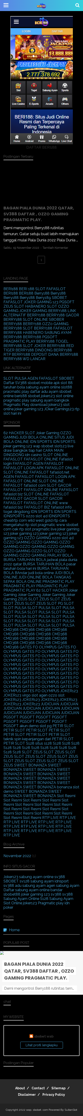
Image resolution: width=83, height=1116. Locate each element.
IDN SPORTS (41, 441)
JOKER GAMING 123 (41, 302)
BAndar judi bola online (34, 573)
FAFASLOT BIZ (37, 507)
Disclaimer (27, 1094)
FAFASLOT (56, 289)
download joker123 (46, 404)
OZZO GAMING (37, 538)
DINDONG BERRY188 (53, 350)
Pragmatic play (51, 903)
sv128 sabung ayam (37, 881)
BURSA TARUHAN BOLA (24, 560)
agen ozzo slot (52, 695)
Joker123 (10, 877)
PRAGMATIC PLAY (58, 581)
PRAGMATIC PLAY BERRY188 (29, 341)
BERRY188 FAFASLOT (53, 328)
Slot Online (12, 903)
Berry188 (42, 293)
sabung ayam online (43, 387)
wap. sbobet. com (37, 1109)
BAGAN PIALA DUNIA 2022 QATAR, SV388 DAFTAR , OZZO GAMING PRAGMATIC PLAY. (38, 214)
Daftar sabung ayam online (26, 890)
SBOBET (59, 297)
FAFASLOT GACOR (20, 498)
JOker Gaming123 (59, 409)
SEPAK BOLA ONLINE (22, 581)
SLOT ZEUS (32, 752)
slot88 (66, 387)
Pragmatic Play (16, 404)
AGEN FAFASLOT (42, 378)
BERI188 (10, 289)
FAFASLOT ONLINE (41, 459)
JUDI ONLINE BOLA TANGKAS (44, 577)
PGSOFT (66, 302)
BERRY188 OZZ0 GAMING (45, 324)
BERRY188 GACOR (62, 315)
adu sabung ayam (30, 885)
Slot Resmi (66, 796)
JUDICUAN (50, 704)
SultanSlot (71, 1109)
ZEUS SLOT (13, 306)
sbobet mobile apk (44, 383)
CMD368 (11, 629)
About (20, 1088)
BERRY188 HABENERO (23, 332)
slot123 (60, 446)
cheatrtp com (15, 520)
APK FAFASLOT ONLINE (57, 468)
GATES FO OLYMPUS (38, 647)
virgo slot (30, 695)
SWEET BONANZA (30, 765)
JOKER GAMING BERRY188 (43, 311)
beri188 (21, 396)
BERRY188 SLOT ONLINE (25, 319)
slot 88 (67, 383)
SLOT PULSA (15, 378)
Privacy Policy (53, 1094)
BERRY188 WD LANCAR (24, 359)
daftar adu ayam (44, 391)
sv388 (59, 877)
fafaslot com (35, 485)
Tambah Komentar (55, 247)
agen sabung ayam (63, 885)
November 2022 (17, 856)
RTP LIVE (50, 817)
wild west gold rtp (43, 520)
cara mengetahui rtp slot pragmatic (35, 522)
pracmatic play (16, 391)
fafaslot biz (13, 494)
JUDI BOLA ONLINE (36, 437)
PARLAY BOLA (60, 555)
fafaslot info (61, 507)
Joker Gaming (47, 433)
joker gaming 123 (17, 446)
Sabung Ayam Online (21, 898)
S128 (30, 743)
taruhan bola (14, 387)
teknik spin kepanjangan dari (27, 739)
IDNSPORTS (14, 516)
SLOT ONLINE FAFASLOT (26, 472)
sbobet (34, 396)
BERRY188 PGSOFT (40, 337)
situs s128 (43, 743)
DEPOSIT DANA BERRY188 (54, 354)
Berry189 (43, 297)
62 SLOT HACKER (52, 590)
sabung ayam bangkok (49, 400)
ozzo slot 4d (36, 516)
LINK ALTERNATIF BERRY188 (39, 313)
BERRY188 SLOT (18, 328)
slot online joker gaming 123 (36, 406)
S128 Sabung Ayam (56, 898)
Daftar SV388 (15, 383)
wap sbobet (43, 446)
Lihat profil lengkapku (42, 1045)
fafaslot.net (59, 472)
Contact (38, 1088)
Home (14, 930)
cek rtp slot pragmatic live (34, 529)
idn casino (33, 455)
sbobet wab (43, 1036)
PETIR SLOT (63, 726)
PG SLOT (66, 603)
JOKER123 (69, 691)
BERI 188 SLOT (32, 289)
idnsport (62, 881)
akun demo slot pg (36, 726)
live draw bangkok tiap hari (38, 448)
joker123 (48, 396)
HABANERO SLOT (41, 306)
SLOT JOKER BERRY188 (44, 346)
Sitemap (58, 1088)
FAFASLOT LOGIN (19, 468)
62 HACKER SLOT (19, 433)
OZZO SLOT (42, 551)
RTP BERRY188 (16, 354)
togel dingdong (16, 511)
